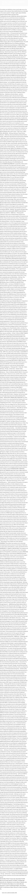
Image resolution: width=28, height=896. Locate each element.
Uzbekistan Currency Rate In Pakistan (16, 882)
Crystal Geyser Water (8, 887)
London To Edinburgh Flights (12, 885)
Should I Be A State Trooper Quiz (8, 878)
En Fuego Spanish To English (10, 880)
